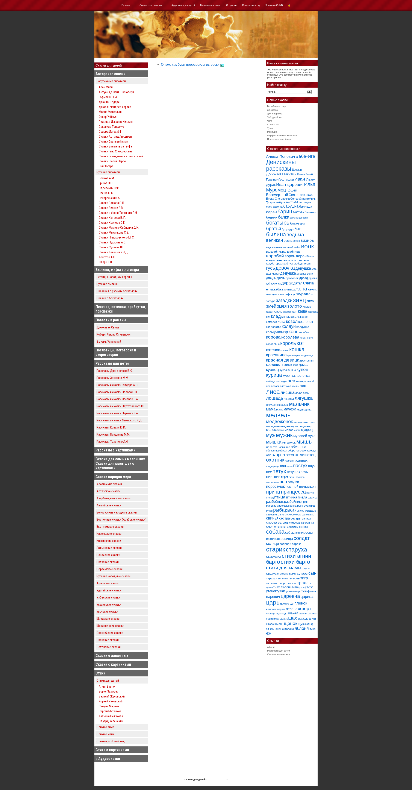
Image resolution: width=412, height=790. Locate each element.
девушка (303, 268)
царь (273, 602)
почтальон (307, 486)
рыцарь (310, 510)
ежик (308, 283)
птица (279, 497)
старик (275, 549)
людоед (289, 398)
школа (270, 624)
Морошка (272, 132)
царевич (273, 597)
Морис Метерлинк (110, 112)
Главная (125, 5)
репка (293, 505)
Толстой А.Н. (107, 257)
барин (284, 211)
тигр (304, 578)
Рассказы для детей (112, 363)
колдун (289, 326)
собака (275, 532)
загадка (270, 301)
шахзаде (303, 618)
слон (270, 526)
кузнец (272, 369)
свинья (272, 518)
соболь (300, 532)
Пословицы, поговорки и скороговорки (115, 352)
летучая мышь (290, 386)
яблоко (289, 628)
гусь (270, 268)
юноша (279, 628)
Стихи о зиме (105, 727)
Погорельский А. (109, 198)
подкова (300, 477)
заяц (299, 299)
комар (282, 332)
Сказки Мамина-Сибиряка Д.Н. (119, 227)
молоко (272, 429)
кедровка (313, 311)
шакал (293, 613)
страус (271, 573)
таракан (271, 578)
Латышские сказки (109, 548)
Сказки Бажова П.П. (112, 203)
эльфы (270, 628)
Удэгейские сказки (109, 590)
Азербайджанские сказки (113, 498)
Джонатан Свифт (108, 327)
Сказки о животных (111, 655)
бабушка (290, 206)
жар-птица (288, 289)
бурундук (288, 229)
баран (271, 212)
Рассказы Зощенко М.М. (113, 378)
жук (293, 294)
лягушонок (273, 404)
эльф (310, 624)
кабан (269, 311)
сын (312, 573)
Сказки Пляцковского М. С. (117, 237)
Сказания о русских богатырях (117, 291)
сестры (296, 518)
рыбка (300, 510)
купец (302, 369)
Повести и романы (110, 320)
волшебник (274, 251)
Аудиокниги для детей (183, 5)
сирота (271, 522)
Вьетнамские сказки (110, 527)
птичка (291, 497)
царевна (290, 596)
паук (311, 466)
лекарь (301, 381)
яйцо (312, 628)
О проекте (231, 5)
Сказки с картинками (150, 5)
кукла (283, 370)
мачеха (289, 409)
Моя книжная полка (210, 5)
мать (279, 409)
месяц (270, 426)
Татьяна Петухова (111, 716)
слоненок (280, 526)
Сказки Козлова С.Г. (112, 223)
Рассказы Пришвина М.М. (113, 434)
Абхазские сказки (108, 491)
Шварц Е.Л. (105, 262)
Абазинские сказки (109, 484)
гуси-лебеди (296, 263)
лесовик (276, 386)
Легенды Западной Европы (114, 277)
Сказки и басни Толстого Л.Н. (118, 213)
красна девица (304, 355)
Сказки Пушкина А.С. (112, 242)
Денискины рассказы (281, 165)
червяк (281, 609)
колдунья (302, 326)
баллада (305, 206)
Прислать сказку (251, 5)
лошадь (274, 398)
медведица (304, 409)
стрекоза (282, 573)
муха (311, 436)
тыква (276, 587)
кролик (287, 364)
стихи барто (295, 562)
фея (304, 591)
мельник (299, 422)
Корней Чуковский (111, 701)
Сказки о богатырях (110, 298)
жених (312, 289)
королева (290, 337)
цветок (284, 603)
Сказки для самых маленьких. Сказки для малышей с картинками (120, 463)
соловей (285, 543)
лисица (287, 392)
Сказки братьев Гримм (113, 141)
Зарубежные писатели (111, 81)
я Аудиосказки (107, 758)
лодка (298, 393)
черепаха (293, 609)
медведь (278, 415)
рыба (279, 510)
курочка (289, 375)
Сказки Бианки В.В (111, 208)
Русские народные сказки (113, 576)
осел (290, 455)
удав (301, 587)
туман (269, 587)
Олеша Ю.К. (106, 193)
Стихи (100, 673)
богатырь (277, 223)
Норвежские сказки (110, 569)
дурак (287, 283)
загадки (284, 300)
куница (292, 370)
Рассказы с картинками (115, 450)
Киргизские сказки (109, 541)
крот (295, 364)
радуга (312, 497)
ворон (290, 256)
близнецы (296, 217)
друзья (313, 278)
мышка (273, 442)
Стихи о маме (106, 734)
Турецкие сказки (107, 583)
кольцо (271, 332)
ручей (269, 510)
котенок (273, 350)
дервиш (301, 273)
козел (292, 321)
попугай (293, 482)
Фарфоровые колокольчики (282, 135)
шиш (312, 618)
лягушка (304, 398)
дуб (268, 283)
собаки (290, 532)
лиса (273, 391)
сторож (306, 568)
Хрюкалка (272, 110)
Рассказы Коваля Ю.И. (111, 427)
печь (304, 472)
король (288, 343)
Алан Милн (106, 87)
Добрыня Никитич (281, 174)
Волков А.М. (107, 178)
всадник (270, 260)
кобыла (295, 316)
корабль (304, 332)
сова (309, 532)
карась (278, 311)
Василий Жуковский (112, 696)
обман (283, 450)
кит (268, 316)
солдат (302, 538)
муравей (300, 436)
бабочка (278, 206)
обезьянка (272, 450)
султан (292, 574)
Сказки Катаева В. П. (112, 218)
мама (271, 409)
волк (307, 246)
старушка (273, 556)
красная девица (283, 359)
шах (292, 618)
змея (282, 306)
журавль (304, 294)
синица (306, 518)
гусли (307, 263)
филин (311, 591)
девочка (285, 268)
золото (294, 306)
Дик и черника (274, 113)
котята (284, 350)
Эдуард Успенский (109, 341)
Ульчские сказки (107, 612)
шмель (278, 624)
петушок (293, 472)
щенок (290, 623)
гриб (285, 263)
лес (268, 386)
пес (269, 472)
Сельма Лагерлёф (110, 132)
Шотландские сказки (110, 626)
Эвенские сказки (108, 640)
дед (314, 268)
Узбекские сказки (108, 597)
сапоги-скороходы (289, 514)
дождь (271, 278)
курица (274, 375)
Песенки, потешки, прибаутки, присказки (120, 308)
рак (305, 501)
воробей (275, 255)
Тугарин (271, 202)
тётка (295, 587)
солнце (272, 543)
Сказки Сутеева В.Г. (111, 247)
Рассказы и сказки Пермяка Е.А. (118, 413)
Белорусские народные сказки (117, 512)
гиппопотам (295, 260)
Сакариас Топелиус (111, 127)
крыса (303, 364)
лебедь (281, 381)
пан (283, 466)
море (281, 430)
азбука (280, 202)
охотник (275, 460)
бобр (305, 217)
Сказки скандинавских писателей (121, 156)
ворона (302, 256)
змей (271, 306)
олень (270, 455)
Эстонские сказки (109, 647)
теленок (283, 578)
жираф (285, 294)
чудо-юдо (281, 613)
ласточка (302, 375)
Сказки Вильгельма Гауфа (115, 146)
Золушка (286, 179)
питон (292, 477)
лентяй (310, 381)
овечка (305, 450)
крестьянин (307, 360)
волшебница (291, 251)
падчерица (272, 466)
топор (281, 583)
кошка (296, 349)
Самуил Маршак (109, 706)
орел (280, 454)
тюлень (286, 587)
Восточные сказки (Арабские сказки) (121, 519)
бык (297, 229)
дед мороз (273, 273)
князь (285, 316)
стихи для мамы (283, 567)
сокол (270, 539)
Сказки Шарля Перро (112, 161)
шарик (284, 618)
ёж (268, 633)
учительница (293, 591)
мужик (284, 435)
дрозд (303, 278)
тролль (304, 582)
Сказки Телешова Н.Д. (113, 252)
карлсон (287, 311)
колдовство (273, 326)
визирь (307, 240)
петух (279, 471)
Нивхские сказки (108, 562)
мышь (304, 442)
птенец (270, 497)
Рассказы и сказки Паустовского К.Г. (121, 406)
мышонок (289, 442)
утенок (271, 591)
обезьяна (298, 447)
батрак (298, 212)
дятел (297, 283)
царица (307, 596)
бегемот (311, 212)
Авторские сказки (110, 73)
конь (293, 331)
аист (289, 202)
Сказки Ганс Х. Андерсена (115, 151)
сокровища (284, 539)
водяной (288, 247)
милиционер (303, 426)
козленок (305, 322)
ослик (301, 454)
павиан (289, 460)
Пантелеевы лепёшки (279, 139)
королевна (273, 344)
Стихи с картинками (112, 749)
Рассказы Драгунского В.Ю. (115, 371)
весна (288, 240)
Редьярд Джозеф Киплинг (116, 122)
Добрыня (297, 169)
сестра (284, 518)
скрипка (309, 522)
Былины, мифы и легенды (117, 269)
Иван (299, 178)
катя (294, 311)
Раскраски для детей (278, 650)
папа (289, 466)
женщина (272, 294)
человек (271, 609)
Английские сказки (109, 505)
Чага (269, 121)
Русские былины (107, 284)
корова (273, 337)
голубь (270, 263)
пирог (284, 477)
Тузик (270, 128)
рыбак (290, 510)
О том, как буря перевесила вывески (190, 64)
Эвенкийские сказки (110, 633)
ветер (296, 240)
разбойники (293, 501)
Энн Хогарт (106, 166)
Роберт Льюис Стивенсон (113, 334)
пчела (302, 497)
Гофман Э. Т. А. (108, 97)
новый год (284, 447)
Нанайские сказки (108, 555)
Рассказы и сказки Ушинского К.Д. (119, 420)
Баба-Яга (305, 156)
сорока (296, 543)
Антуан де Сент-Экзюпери (116, 92)
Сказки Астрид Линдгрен (115, 136)
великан (274, 240)
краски (291, 355)
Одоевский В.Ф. (109, 188)
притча (310, 492)
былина (276, 234)
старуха (296, 549)
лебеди (270, 381)
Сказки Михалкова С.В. (114, 232)
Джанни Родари (109, 102)
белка (283, 217)
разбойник (274, 502)
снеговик (303, 527)
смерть (292, 526)
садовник (271, 514)
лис (303, 386)
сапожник (308, 514)
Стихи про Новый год (111, 741)
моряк (297, 430)
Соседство (273, 124)
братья (273, 228)
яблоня (302, 628)
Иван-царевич (289, 184)
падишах (300, 460)
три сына (291, 583)
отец (311, 455)
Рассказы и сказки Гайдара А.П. (117, 385)
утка (281, 591)
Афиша (271, 647)
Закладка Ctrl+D (274, 5)
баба (269, 206)
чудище (270, 613)
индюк (307, 306)
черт (306, 608)
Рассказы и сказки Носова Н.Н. (117, 392)
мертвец (309, 422)
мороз (289, 429)
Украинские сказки (109, 604)
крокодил (273, 365)
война (297, 247)
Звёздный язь (274, 117)
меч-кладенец (284, 426)
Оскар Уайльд (108, 117)
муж (270, 435)
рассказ (271, 505)
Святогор (296, 195)
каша (302, 311)
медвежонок (279, 421)
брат (302, 223)
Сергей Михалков (110, 711)
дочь (281, 278)
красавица (276, 354)
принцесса (293, 492)
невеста (271, 447)
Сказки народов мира (113, 476)
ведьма (295, 234)
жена (301, 289)
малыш (284, 405)
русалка (309, 505)
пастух (300, 465)
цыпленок (298, 603)
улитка (309, 587)
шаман (303, 613)
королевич (306, 337)
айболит (298, 202)
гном (306, 260)
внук (268, 247)
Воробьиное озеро (277, 106)
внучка (277, 247)
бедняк (271, 217)
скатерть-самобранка (291, 522)
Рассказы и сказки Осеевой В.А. (118, 399)
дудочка (276, 283)
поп (283, 481)
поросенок (275, 486)
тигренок (271, 583)
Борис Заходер (108, 691)
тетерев (294, 578)
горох (278, 263)
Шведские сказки (108, 619)
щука (302, 624)
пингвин (273, 476)
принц (273, 492)
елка (269, 289)
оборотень (294, 450)
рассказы (283, 505)
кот (300, 343)
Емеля (301, 174)
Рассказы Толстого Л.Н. (112, 442)
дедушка (288, 273)
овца (313, 450)
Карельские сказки (109, 534)
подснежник (272, 482)
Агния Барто (107, 686)
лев (291, 380)
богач (294, 223)
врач (312, 256)
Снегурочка (282, 198)
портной (291, 486)
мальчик (299, 404)
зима (310, 301)
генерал (281, 260)
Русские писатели (108, 172)
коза (281, 321)
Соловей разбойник (302, 198)
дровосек (292, 278)
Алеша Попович (280, 156)
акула (307, 202)
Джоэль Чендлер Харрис (115, 107)
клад (276, 316)
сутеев (302, 573)
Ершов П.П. (106, 183)
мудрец (307, 429)
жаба (277, 289)
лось (306, 393)
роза (300, 505)
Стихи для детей (108, 680)
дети (310, 273)
